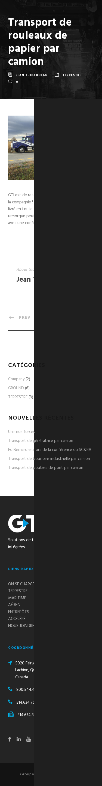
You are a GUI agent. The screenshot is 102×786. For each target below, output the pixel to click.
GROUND (19, 388)
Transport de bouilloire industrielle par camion (49, 459)
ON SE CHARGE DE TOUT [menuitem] (30, 584)
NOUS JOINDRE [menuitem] (21, 626)
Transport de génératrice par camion (40, 441)
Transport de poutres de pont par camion (45, 468)
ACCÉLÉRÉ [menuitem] (17, 619)
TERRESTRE (72, 75)
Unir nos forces (21, 432)
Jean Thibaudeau (32, 75)
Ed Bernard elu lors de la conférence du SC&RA (49, 450)
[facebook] (9, 739)
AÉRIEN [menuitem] (14, 605)
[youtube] (28, 739)
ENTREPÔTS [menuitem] (18, 612)
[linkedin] (19, 739)
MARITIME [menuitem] (17, 598)
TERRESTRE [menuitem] (17, 591)
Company (19, 379)
